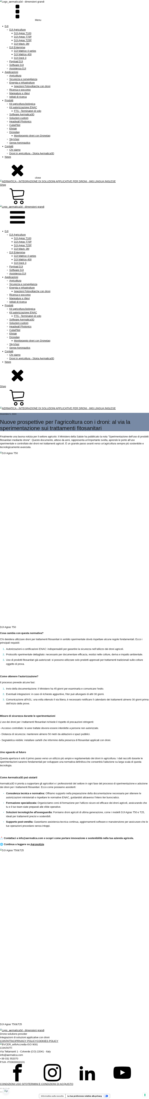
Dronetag (14, 132)
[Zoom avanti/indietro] (1, 1088)
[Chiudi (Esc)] (9, 1088)
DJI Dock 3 (20, 57)
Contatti (9, 146)
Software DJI (16, 65)
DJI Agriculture (17, 29)
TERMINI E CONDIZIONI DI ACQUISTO (50, 1084)
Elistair (13, 128)
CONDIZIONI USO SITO (14, 1084)
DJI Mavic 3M (21, 43)
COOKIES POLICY (47, 1041)
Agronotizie (37, 844)
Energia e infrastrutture (22, 82)
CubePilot (14, 125)
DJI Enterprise (17, 47)
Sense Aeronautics (19, 142)
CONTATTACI (7, 1041)
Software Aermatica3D (21, 114)
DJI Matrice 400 (23, 54)
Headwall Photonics (20, 121)
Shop (3, 184)
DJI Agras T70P (23, 36)
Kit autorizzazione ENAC (23, 107)
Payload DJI (16, 61)
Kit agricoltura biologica (22, 103)
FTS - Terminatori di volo (27, 110)
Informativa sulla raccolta (52, 1096)
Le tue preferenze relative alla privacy (84, 1096)
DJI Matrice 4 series (25, 50)
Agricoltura (15, 75)
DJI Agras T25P (23, 40)
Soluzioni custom (18, 118)
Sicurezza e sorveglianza (23, 79)
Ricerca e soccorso (20, 89)
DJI (6, 26)
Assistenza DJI (17, 68)
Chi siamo (14, 149)
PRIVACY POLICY (26, 1041)
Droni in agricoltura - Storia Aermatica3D (31, 153)
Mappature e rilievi (19, 93)
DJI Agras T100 (22, 33)
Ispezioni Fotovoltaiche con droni (32, 86)
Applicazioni (11, 72)
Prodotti (9, 100)
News (8, 156)
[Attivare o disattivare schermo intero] (3, 1088)
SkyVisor (14, 139)
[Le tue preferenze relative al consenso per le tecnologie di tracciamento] (145, 1095)
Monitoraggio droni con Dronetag (32, 135)
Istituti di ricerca (18, 96)
